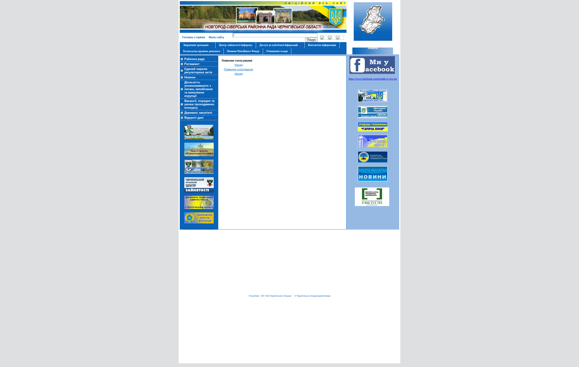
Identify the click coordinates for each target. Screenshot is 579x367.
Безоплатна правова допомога (201, 51)
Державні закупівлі (198, 112)
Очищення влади (277, 51)
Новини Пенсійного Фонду (243, 51)
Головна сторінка (193, 37)
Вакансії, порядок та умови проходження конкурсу (199, 104)
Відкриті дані (194, 117)
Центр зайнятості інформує (235, 45)
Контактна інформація (322, 45)
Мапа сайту (216, 37)
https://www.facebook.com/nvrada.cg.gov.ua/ (373, 78)
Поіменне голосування (238, 69)
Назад (239, 65)
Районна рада (194, 59)
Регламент (191, 64)
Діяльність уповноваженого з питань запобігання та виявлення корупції (198, 89)
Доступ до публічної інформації (278, 45)
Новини (189, 77)
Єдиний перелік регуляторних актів (198, 70)
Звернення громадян (196, 45)
